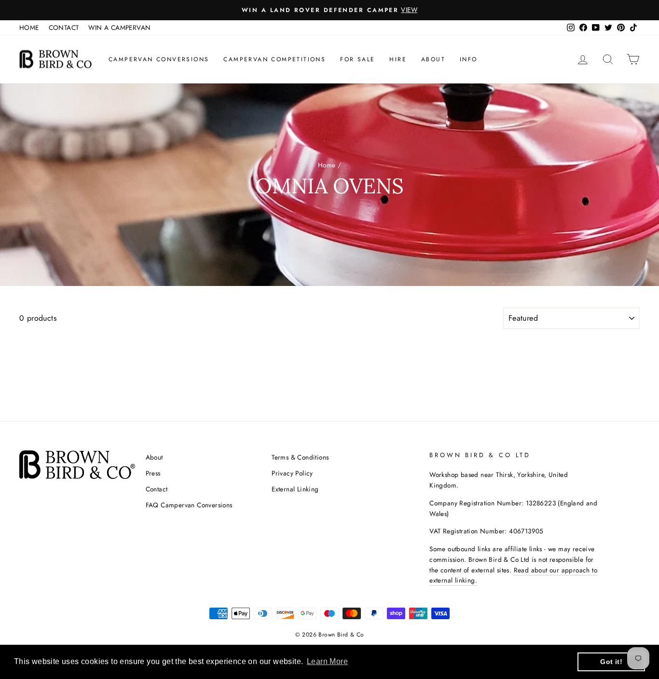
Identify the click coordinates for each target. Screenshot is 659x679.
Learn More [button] (327, 661)
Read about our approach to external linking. (513, 575)
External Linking (295, 489)
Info (469, 59)
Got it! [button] (611, 661)
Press (153, 473)
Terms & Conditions (300, 457)
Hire (398, 59)
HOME (29, 27)
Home (327, 165)
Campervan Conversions (159, 59)
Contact (157, 489)
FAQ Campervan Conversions (189, 505)
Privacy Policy (292, 473)
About (433, 59)
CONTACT (64, 27)
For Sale (357, 59)
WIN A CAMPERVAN (119, 27)
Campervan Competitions (274, 59)
